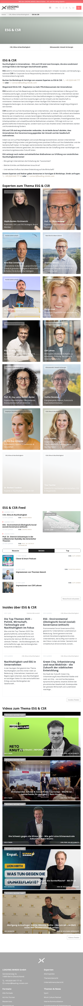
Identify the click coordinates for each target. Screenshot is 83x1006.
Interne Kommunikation (53, 1001)
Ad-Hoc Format (8, 997)
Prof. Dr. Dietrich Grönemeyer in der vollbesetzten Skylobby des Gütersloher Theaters (19, 539)
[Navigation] (50, 8)
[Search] (60, 8)
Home (4, 14)
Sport (46, 993)
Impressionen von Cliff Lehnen (29, 585)
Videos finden (73, 937)
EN (57, 8)
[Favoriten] (63, 8)
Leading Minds (27, 517)
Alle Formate (7, 993)
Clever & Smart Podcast (26, 558)
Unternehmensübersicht (53, 982)
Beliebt (41, 551)
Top (67, 551)
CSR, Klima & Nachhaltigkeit (19, 14)
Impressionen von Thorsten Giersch (31, 572)
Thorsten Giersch (74, 569)
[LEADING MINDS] (10, 7)
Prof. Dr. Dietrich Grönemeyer (26, 544)
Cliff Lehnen (76, 556)
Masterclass (7, 1001)
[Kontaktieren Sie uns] (78, 8)
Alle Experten (49, 974)
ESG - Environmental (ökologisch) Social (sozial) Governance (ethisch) (19, 526)
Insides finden (73, 700)
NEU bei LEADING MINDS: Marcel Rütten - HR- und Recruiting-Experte (41, 1)
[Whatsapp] (66, 8)
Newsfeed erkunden (71, 599)
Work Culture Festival (52, 997)
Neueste (15, 551)
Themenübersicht (51, 978)
